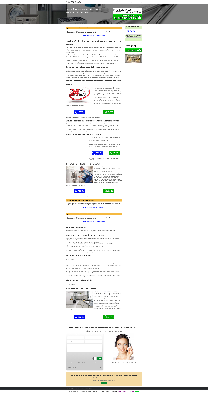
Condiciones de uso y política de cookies (126, 391)
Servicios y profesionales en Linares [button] (133, 27)
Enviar (99, 358)
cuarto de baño (103, 291)
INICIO (93, 2)
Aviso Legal (68, 388)
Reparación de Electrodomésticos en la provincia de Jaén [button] (134, 36)
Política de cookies (84, 388)
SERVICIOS (97, 2)
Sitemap (90, 388)
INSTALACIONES (118, 2)
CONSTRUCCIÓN (111, 2)
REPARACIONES (126, 2)
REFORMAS (104, 2)
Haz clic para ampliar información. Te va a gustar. (94, 35)
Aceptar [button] (137, 391)
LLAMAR (104, 383)
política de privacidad (74, 364)
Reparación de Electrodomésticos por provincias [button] (134, 39)
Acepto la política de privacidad (74, 355)
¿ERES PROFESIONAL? (135, 2)
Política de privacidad (75, 388)
